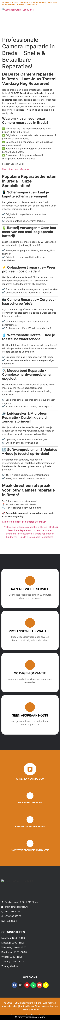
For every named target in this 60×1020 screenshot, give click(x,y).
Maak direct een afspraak (15, 169)
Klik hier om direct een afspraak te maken (24, 521)
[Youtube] (27, 985)
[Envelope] (39, 985)
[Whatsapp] (33, 985)
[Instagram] (20, 985)
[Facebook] (14, 985)
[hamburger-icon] (55, 15)
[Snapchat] (46, 985)
